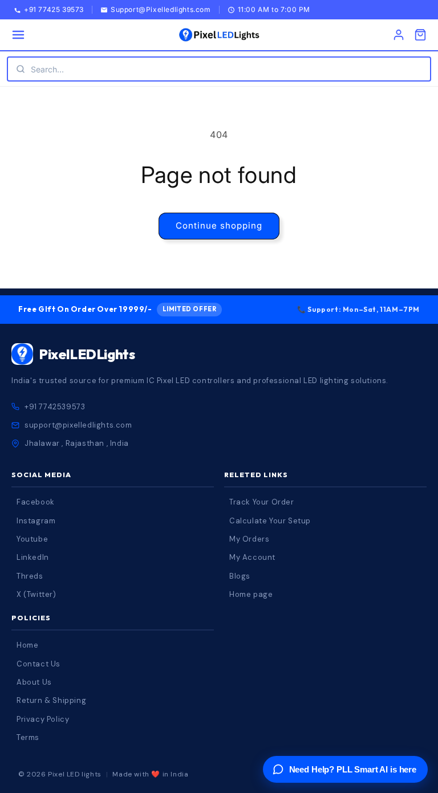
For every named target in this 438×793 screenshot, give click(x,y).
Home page (251, 594)
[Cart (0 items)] (420, 34)
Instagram (36, 521)
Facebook (36, 502)
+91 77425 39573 (54, 10)
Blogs (239, 576)
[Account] (398, 34)
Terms (28, 737)
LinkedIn (33, 557)
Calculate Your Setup (270, 521)
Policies (31, 617)
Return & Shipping (51, 700)
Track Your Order (261, 502)
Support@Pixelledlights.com (161, 10)
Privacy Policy (43, 719)
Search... (47, 69)
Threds (30, 576)
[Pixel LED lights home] (219, 35)
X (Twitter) (36, 594)
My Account (252, 557)
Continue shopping (219, 225)
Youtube (32, 539)
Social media (41, 474)
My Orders (249, 539)
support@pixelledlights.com (78, 425)
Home (27, 645)
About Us (34, 682)
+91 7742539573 (55, 407)
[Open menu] (18, 35)
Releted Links (256, 474)
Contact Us (38, 664)
